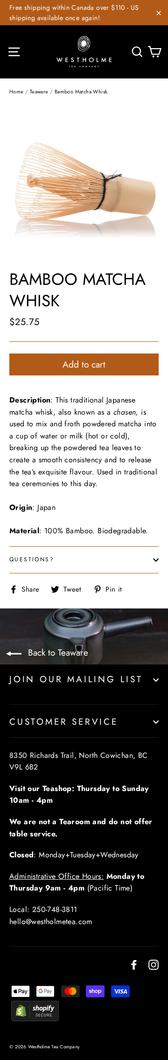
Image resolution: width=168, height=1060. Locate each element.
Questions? (31, 559)
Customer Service (63, 721)
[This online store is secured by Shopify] (35, 1018)
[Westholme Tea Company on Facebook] (134, 964)
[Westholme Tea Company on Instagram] (153, 964)
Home (16, 91)
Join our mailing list (76, 679)
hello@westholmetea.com (50, 921)
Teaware (39, 91)
